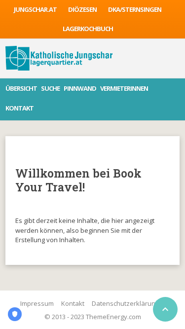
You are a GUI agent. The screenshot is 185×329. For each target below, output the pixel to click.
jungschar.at (35, 9)
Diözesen (82, 9)
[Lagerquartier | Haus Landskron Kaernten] (58, 58)
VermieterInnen (124, 88)
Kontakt (19, 108)
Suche (50, 88)
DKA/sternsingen (134, 9)
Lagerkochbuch (88, 28)
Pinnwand (80, 88)
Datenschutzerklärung (125, 303)
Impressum (37, 303)
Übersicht (21, 88)
